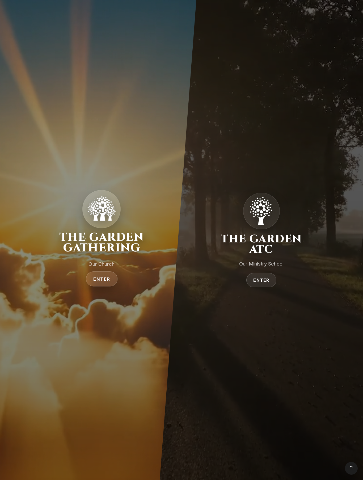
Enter (101, 279)
